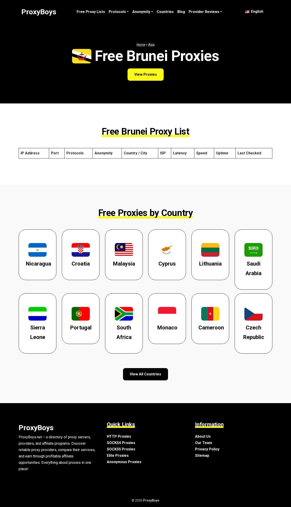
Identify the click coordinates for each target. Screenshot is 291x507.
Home (141, 44)
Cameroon (211, 327)
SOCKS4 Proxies (121, 443)
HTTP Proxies (119, 436)
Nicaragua (38, 264)
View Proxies (145, 74)
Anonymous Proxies (124, 462)
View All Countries (145, 374)
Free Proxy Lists (91, 12)
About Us (203, 436)
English (256, 11)
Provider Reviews (204, 12)
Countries (165, 12)
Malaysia (124, 264)
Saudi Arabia (253, 268)
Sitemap (202, 455)
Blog (181, 12)
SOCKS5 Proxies (121, 449)
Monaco (167, 327)
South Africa (124, 332)
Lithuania (210, 264)
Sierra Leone (37, 332)
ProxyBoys (38, 12)
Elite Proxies (118, 455)
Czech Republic (253, 332)
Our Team (203, 443)
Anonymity (141, 12)
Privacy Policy (207, 449)
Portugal (81, 327)
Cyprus (167, 264)
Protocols (117, 12)
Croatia (81, 264)
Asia (151, 44)
